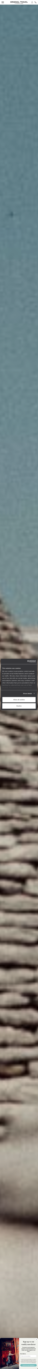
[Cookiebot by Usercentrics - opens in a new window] (27, 661)
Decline (19, 706)
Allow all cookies (19, 699)
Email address (23, 1353)
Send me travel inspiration (28, 1365)
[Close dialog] (36, 1339)
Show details (27, 693)
